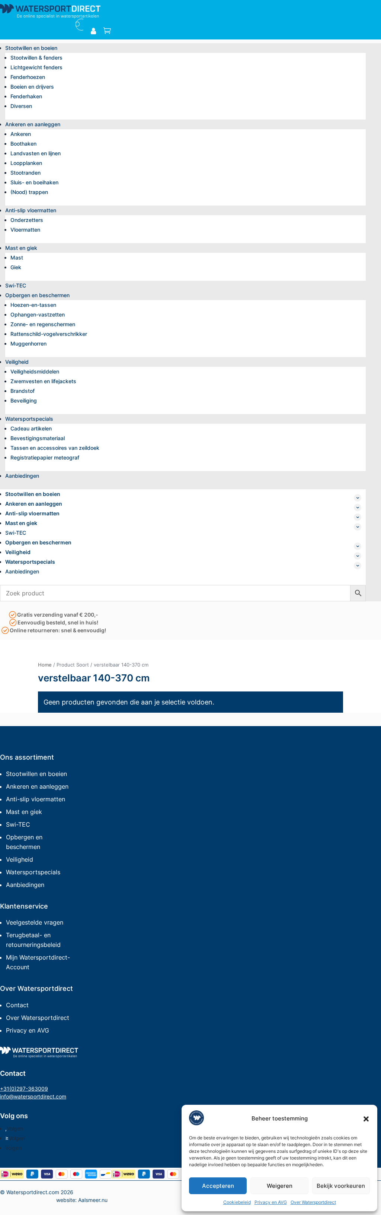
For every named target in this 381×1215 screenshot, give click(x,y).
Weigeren (279, 1185)
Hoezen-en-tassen (33, 305)
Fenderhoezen (27, 77)
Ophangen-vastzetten (37, 314)
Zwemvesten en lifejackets (43, 381)
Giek (15, 267)
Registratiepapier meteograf (44, 457)
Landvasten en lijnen (35, 153)
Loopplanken (26, 163)
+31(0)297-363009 (24, 1088)
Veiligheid (17, 362)
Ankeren (20, 134)
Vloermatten (25, 229)
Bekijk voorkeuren (341, 1185)
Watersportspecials (29, 419)
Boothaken (23, 143)
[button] (366, 1119)
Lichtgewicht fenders (36, 67)
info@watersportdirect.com (33, 1096)
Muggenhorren (28, 343)
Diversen (21, 106)
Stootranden (25, 172)
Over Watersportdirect (313, 1202)
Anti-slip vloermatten (30, 210)
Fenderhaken (26, 96)
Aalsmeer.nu (93, 1200)
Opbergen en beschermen (37, 295)
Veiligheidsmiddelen (34, 371)
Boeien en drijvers (32, 86)
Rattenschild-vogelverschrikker (48, 334)
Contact (17, 1005)
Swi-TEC (15, 285)
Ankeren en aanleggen (32, 124)
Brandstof (22, 391)
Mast (16, 257)
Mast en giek (21, 248)
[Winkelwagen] (107, 31)
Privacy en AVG (270, 1202)
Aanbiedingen (22, 476)
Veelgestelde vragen (34, 922)
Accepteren (218, 1185)
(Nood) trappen (29, 192)
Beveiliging (23, 400)
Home (45, 665)
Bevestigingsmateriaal (37, 438)
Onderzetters (26, 220)
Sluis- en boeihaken (34, 182)
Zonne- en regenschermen (42, 324)
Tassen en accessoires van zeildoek (54, 448)
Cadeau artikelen (31, 428)
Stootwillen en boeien (31, 48)
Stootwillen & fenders (36, 57)
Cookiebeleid (237, 1202)
